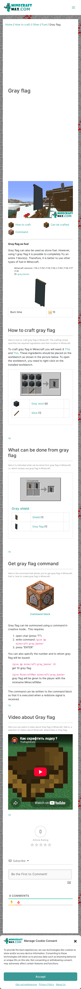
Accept (41, 976)
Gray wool (37, 403)
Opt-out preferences (26, 984)
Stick (34, 412)
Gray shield (20, 508)
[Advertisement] (40, 58)
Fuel (44, 24)
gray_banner (23, 274)
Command (21, 232)
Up (9, 438)
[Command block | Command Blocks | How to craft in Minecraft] (40, 595)
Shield (36, 517)
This (67, 349)
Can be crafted (60, 224)
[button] (75, 941)
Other (36, 24)
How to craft (22, 24)
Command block (40, 614)
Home (8, 24)
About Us (61, 984)
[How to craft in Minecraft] (40, 489)
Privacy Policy (46, 984)
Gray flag (38, 526)
